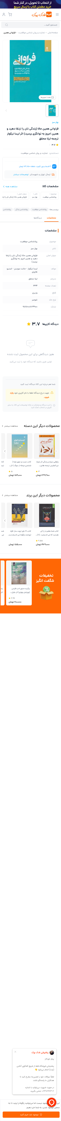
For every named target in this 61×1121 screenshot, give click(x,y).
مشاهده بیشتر (11, 426)
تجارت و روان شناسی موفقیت (34, 153)
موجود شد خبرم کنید (29, 1114)
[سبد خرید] (10, 14)
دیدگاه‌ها (38, 217)
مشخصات (51, 217)
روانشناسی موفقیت (39, 209)
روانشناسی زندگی (21, 209)
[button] (5, 451)
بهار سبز (55, 122)
